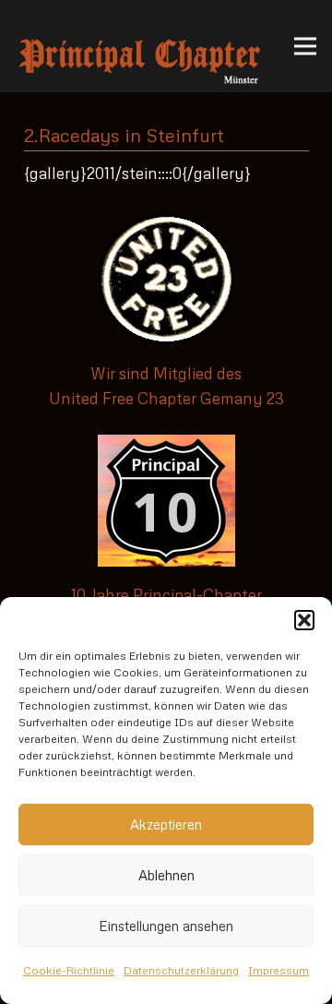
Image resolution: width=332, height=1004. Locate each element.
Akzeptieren (166, 824)
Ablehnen (166, 875)
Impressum (278, 970)
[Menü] (304, 46)
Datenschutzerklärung (181, 970)
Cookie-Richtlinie (68, 970)
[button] (304, 620)
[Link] (140, 46)
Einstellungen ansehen (166, 925)
